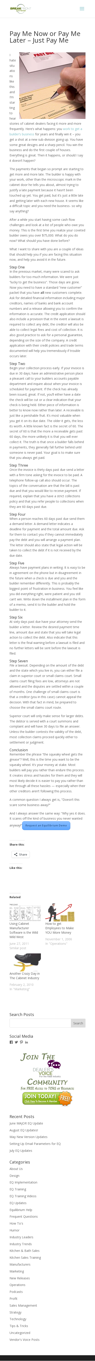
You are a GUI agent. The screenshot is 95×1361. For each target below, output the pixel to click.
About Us (16, 1169)
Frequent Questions (24, 1216)
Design (14, 1176)
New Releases (20, 1278)
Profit (13, 1298)
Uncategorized (20, 1333)
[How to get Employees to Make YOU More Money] (61, 912)
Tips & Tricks (19, 1326)
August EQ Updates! (24, 1130)
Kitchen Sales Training (25, 1257)
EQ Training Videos (23, 1196)
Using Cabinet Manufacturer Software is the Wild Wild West (24, 930)
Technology (18, 1319)
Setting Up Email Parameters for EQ (35, 1144)
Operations (17, 1285)
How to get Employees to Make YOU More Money (59, 928)
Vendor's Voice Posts (25, 1339)
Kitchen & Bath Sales (25, 1251)
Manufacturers (20, 1264)
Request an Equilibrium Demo (46, 825)
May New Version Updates (29, 1137)
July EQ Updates (21, 1150)
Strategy (15, 1312)
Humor (14, 1230)
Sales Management (23, 1305)
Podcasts (16, 1292)
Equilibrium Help (21, 1210)
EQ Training (18, 1189)
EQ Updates (18, 1203)
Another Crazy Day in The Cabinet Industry (25, 975)
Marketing (17, 1271)
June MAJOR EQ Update (26, 1123)
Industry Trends (21, 1244)
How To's (16, 1223)
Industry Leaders (21, 1237)
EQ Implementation (23, 1182)
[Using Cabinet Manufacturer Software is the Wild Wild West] (25, 912)
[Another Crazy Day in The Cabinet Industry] (25, 962)
